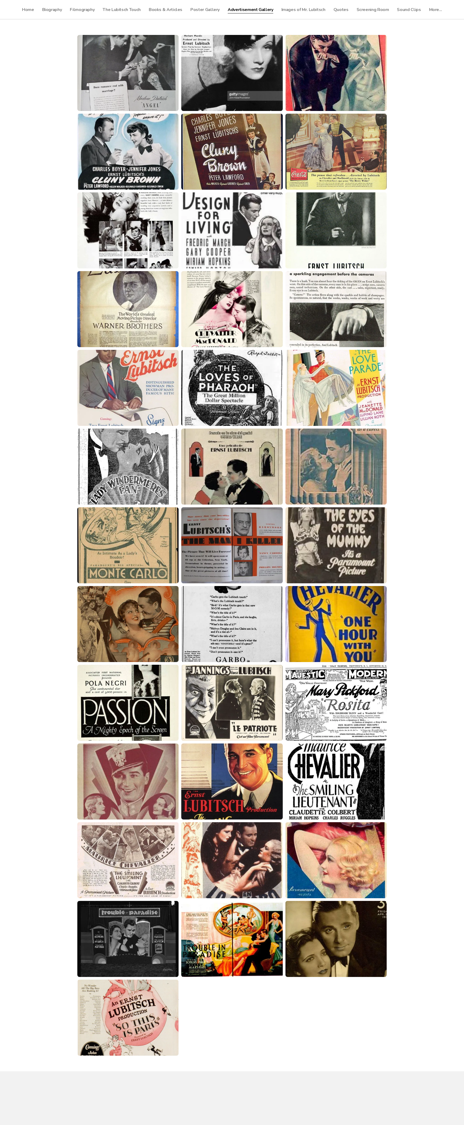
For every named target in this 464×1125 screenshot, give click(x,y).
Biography (52, 10)
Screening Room (373, 10)
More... (435, 10)
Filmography (82, 10)
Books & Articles (165, 10)
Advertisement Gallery (250, 10)
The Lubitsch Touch (122, 10)
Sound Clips (409, 10)
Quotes (341, 10)
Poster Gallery (205, 10)
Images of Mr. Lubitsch (303, 10)
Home (28, 10)
